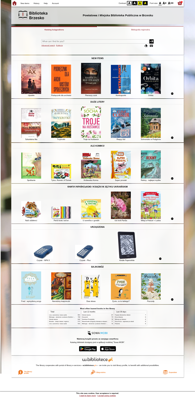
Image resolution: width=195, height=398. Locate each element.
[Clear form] (146, 45)
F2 (171, 3)
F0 (160, 3)
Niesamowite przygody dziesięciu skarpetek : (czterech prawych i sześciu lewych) (106, 321)
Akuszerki (85, 317)
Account (55, 3)
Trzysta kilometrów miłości (122, 315)
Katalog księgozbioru (54, 30)
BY (145, 3)
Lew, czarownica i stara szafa (58, 315)
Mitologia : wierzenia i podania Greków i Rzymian (64, 317)
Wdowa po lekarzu (120, 319)
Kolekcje (59, 45)
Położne (117, 323)
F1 (164, 3)
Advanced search (48, 45)
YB (139, 3)
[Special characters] (151, 45)
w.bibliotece (89, 365)
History (36, 3)
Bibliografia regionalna (140, 30)
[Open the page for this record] (31, 79)
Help (46, 3)
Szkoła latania (53, 319)
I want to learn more (87, 396)
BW (134, 3)
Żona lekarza (119, 317)
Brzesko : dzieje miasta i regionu (59, 321)
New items (25, 3)
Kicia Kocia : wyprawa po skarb (124, 321)
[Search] (151, 41)
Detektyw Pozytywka (88, 319)
